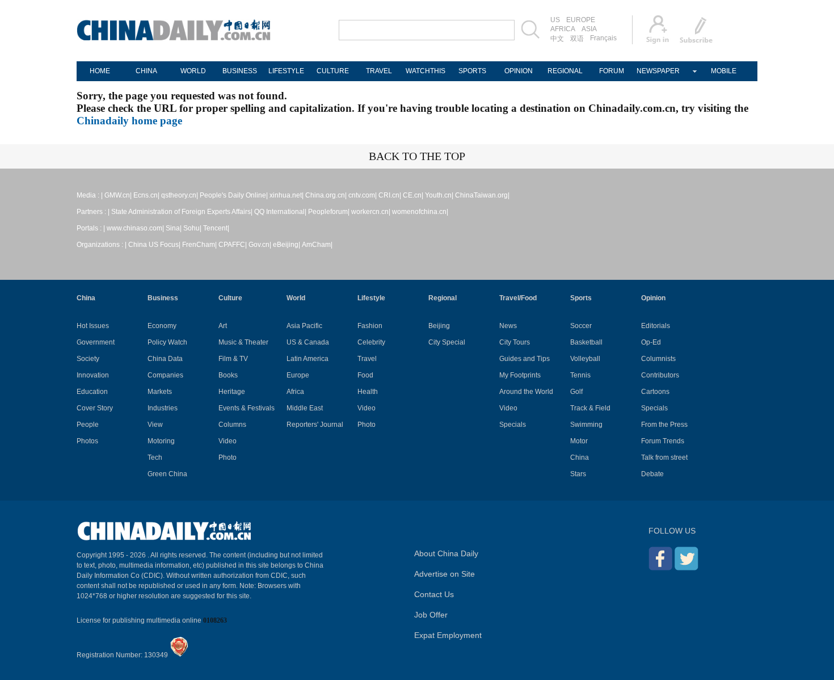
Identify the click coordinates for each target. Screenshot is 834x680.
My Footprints (520, 375)
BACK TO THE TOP (417, 156)
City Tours (514, 342)
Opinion (653, 298)
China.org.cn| (326, 195)
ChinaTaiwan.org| (482, 195)
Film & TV (233, 359)
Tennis (580, 375)
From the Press (664, 425)
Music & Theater (243, 342)
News (508, 326)
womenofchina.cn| (420, 212)
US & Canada (308, 342)
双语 (577, 39)
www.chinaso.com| (135, 228)
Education (92, 392)
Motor (579, 441)
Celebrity (371, 342)
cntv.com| (362, 195)
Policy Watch (167, 342)
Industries (163, 408)
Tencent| (216, 228)
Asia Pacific (304, 326)
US (555, 20)
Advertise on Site (444, 573)
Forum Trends (662, 441)
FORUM (611, 71)
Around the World (526, 392)
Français (603, 38)
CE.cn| (413, 195)
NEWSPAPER (658, 71)
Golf (576, 392)
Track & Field (590, 408)
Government (96, 342)
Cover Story (95, 408)
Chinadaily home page (129, 121)
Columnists (658, 359)
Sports (581, 298)
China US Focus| (154, 245)
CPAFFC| (232, 245)
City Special (446, 342)
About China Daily (446, 553)
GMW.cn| (118, 195)
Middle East (305, 408)
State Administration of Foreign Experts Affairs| (181, 212)
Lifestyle (371, 298)
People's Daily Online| (234, 195)
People (88, 425)
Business (163, 298)
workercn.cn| (370, 212)
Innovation (93, 375)
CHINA (146, 71)
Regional (442, 298)
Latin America (307, 359)
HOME (100, 71)
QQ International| (280, 212)
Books (228, 375)
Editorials (655, 326)
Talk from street (664, 457)
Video (227, 441)
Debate (652, 474)
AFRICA (562, 29)
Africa (295, 392)
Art (222, 326)
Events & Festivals (246, 408)
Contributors (660, 375)
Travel (367, 359)
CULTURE (333, 71)
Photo (227, 457)
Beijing (439, 326)
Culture (230, 298)
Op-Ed (651, 342)
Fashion (369, 326)
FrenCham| (199, 245)
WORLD (193, 71)
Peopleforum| (328, 212)
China (86, 298)
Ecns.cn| (146, 195)
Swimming (586, 425)
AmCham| (317, 245)
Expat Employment (448, 635)
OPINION (518, 71)
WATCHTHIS (425, 71)
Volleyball (585, 359)
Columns (232, 425)
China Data (165, 359)
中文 (557, 39)
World (296, 298)
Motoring (161, 441)
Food (365, 375)
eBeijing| (286, 245)
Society (88, 359)
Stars (578, 474)
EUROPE (580, 20)
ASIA (589, 29)
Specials (512, 425)
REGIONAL (565, 71)
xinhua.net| (286, 195)
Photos (87, 441)
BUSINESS (239, 71)
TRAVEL (379, 71)
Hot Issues (93, 326)
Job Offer (431, 614)
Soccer (581, 326)
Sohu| (192, 228)
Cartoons (655, 392)
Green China (167, 474)
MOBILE (723, 71)
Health (367, 392)
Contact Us (434, 594)
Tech (155, 457)
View (155, 425)
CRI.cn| (389, 195)
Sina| (174, 228)
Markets (160, 392)
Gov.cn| (259, 245)
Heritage (231, 392)
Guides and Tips (524, 359)
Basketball (586, 342)
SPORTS (472, 71)
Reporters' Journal (315, 425)
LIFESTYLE (286, 71)
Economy (162, 326)
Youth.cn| (439, 195)
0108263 (215, 620)
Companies (165, 375)
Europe (298, 375)
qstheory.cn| (179, 195)
